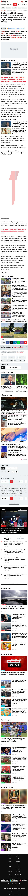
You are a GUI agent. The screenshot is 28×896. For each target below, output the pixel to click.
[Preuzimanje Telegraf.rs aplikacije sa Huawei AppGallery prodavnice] (23, 880)
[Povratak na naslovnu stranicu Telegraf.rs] (4, 1)
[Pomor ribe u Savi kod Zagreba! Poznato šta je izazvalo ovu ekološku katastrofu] (14, 597)
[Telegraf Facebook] (8, 883)
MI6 (14, 35)
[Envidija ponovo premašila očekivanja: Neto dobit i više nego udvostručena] (14, 663)
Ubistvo (15, 360)
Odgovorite (4, 481)
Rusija (7, 360)
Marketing (9, 888)
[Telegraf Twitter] (12, 883)
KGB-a (2, 33)
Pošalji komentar (14, 367)
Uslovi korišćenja (19, 352)
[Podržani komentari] (13, 472)
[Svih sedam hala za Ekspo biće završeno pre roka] (6, 684)
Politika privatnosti (12, 891)
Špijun (11, 360)
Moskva (2, 360)
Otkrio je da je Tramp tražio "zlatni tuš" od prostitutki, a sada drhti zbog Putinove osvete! (13, 231)
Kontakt (18, 891)
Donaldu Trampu (15, 37)
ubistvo (18, 31)
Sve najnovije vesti (14, 583)
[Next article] (27, 448)
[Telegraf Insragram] (15, 883)
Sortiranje (3, 471)
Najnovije (6, 588)
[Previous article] (1, 448)
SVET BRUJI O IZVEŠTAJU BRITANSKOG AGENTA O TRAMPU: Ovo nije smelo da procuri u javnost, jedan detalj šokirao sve (13, 79)
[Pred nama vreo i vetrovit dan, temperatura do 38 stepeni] (6, 646)
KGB (17, 357)
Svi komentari (14, 503)
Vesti (2, 10)
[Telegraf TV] (19, 883)
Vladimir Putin (22, 360)
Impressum (14, 888)
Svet (5, 10)
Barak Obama (4, 357)
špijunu (10, 35)
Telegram (3, 349)
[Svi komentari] (9, 472)
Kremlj (3, 31)
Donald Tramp (11, 357)
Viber (21, 347)
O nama (4, 888)
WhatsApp (16, 347)
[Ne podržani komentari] (16, 472)
